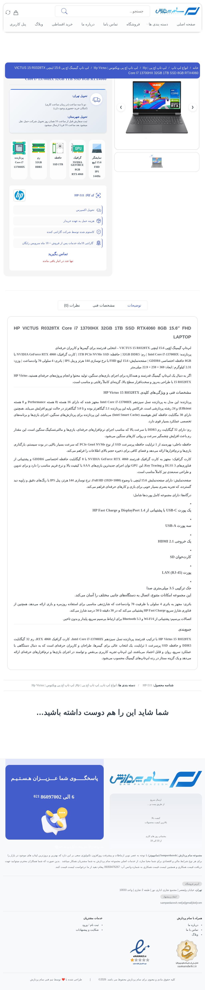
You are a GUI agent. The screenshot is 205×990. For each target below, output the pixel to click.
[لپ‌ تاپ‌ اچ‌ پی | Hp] (19, 195)
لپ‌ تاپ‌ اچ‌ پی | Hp (155, 67)
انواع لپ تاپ (179, 67)
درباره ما (193, 925)
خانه (195, 67)
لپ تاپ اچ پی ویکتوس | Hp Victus (116, 67)
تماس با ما (192, 929)
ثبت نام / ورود (90, 925)
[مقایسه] (8, 12)
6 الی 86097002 (57, 797)
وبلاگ (195, 934)
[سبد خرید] (16, 12)
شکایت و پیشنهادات (87, 929)
